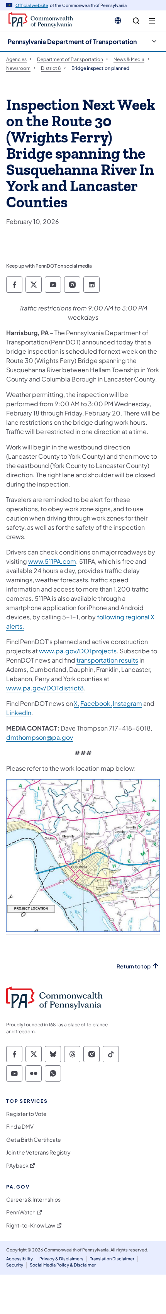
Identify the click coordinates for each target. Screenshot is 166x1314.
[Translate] (118, 20)
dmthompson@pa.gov (39, 737)
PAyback (17, 1165)
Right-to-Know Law (30, 1225)
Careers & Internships (33, 1199)
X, (76, 703)
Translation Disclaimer (112, 1258)
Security (14, 1264)
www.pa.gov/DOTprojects (78, 651)
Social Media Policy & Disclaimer (63, 1264)
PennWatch (21, 1212)
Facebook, (96, 703)
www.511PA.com (52, 561)
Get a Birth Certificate (33, 1139)
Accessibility (19, 1258)
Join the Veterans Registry (38, 1152)
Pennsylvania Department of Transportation (72, 41)
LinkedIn (18, 713)
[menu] (152, 21)
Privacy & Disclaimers (61, 1258)
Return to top (134, 966)
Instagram (127, 703)
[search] (136, 21)
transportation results (107, 660)
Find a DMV (20, 1126)
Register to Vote (26, 1114)
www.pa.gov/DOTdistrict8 (45, 688)
